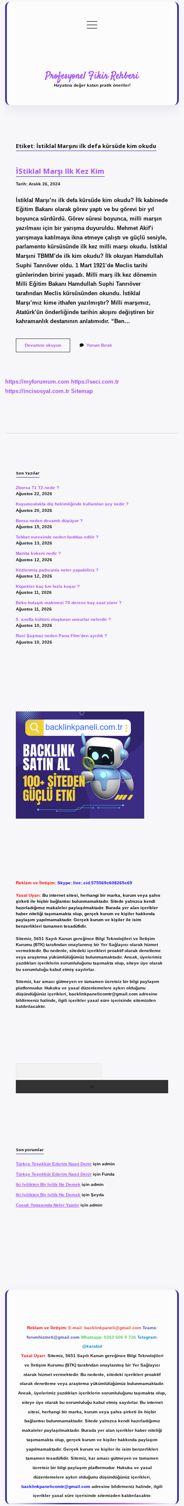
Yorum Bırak (99, 345)
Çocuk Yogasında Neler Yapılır (47, 1205)
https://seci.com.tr (95, 381)
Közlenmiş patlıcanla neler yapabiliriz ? (57, 570)
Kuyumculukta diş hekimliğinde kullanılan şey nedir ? (72, 504)
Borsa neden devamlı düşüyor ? (49, 520)
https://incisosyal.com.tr (37, 391)
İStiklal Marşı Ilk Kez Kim (60, 171)
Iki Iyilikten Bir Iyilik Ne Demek (48, 1184)
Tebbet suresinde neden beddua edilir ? (57, 537)
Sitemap (82, 391)
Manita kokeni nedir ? (38, 553)
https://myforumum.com (37, 381)
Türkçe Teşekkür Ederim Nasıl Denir (54, 1163)
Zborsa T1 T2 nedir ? (37, 487)
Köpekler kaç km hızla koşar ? (48, 586)
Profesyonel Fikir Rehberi (92, 76)
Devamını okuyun (47, 347)
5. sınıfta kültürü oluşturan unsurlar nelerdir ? (63, 619)
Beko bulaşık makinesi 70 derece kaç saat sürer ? (69, 602)
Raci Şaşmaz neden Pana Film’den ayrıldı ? (61, 635)
